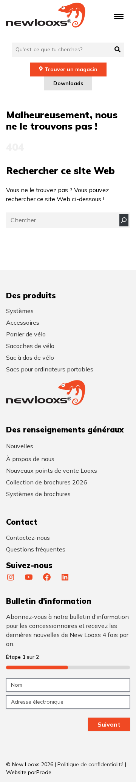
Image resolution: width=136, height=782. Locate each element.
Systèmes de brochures (38, 494)
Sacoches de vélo (30, 346)
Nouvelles (19, 446)
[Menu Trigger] (118, 16)
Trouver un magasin (71, 69)
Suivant (109, 724)
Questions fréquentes (35, 549)
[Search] (123, 220)
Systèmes (20, 311)
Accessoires (22, 322)
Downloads (68, 83)
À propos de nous (30, 459)
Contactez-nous (28, 537)
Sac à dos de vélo (30, 357)
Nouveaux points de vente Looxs (51, 470)
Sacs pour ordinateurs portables (49, 369)
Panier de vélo (26, 334)
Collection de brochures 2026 (46, 482)
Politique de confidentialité (90, 764)
